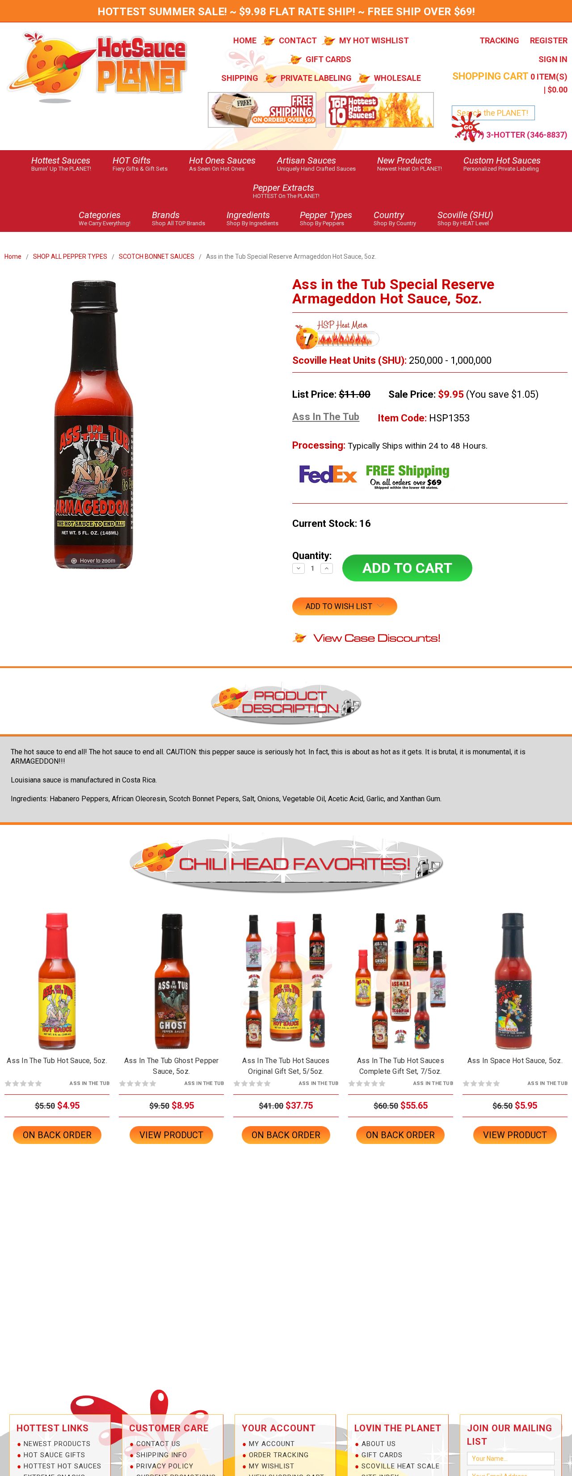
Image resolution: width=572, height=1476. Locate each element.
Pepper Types (326, 218)
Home (245, 40)
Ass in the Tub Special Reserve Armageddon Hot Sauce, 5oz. (291, 256)
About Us (379, 1444)
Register (549, 40)
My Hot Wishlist (374, 40)
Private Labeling (316, 78)
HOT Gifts (140, 163)
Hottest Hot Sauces (62, 1466)
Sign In (553, 59)
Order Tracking (279, 1455)
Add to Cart (171, 989)
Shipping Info (161, 1455)
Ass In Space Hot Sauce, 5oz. (515, 1060)
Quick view (57, 973)
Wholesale (397, 78)
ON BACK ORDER (57, 989)
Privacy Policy (164, 1466)
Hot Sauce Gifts (54, 1455)
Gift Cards (328, 59)
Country (395, 218)
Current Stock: (331, 523)
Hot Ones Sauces (222, 163)
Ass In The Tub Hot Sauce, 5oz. (57, 1060)
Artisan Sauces (316, 163)
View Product (171, 1135)
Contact (298, 40)
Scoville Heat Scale (401, 1466)
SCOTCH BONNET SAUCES (156, 256)
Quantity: (312, 555)
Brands (178, 218)
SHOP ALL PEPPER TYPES (70, 256)
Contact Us (158, 1444)
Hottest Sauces (61, 163)
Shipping (239, 78)
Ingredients (252, 218)
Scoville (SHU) (465, 218)
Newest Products (57, 1444)
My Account (272, 1444)
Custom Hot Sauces (502, 163)
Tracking (499, 40)
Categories (104, 218)
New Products (409, 163)
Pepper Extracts (286, 190)
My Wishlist (271, 1466)
